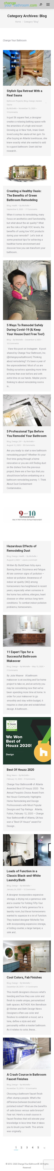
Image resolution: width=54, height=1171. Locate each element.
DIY (20, 441)
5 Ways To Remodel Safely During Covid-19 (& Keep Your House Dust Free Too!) (25, 329)
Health (14, 205)
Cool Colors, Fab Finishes (24, 977)
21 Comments (32, 987)
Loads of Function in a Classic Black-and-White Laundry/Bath (24, 875)
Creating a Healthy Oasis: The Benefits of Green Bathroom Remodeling (24, 195)
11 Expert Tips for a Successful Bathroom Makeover (22, 656)
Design (32, 101)
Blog (26, 101)
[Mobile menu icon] (48, 4)
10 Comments (13, 343)
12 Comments (29, 889)
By (11, 108)
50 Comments (29, 445)
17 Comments (31, 209)
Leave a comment (29, 560)
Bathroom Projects (15, 101)
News (14, 775)
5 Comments (12, 112)
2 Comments (12, 670)
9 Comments (29, 779)
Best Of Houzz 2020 (20, 769)
